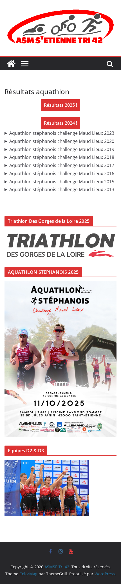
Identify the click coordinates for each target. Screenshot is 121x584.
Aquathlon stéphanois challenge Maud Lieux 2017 (61, 165)
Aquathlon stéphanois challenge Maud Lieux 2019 (61, 149)
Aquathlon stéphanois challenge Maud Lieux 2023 (61, 133)
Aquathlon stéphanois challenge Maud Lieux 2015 (61, 182)
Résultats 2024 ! (60, 123)
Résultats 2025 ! (60, 105)
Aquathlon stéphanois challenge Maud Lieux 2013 (61, 189)
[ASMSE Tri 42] (11, 63)
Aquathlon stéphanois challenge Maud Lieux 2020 (61, 141)
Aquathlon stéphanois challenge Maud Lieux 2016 (61, 173)
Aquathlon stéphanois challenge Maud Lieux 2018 (61, 157)
